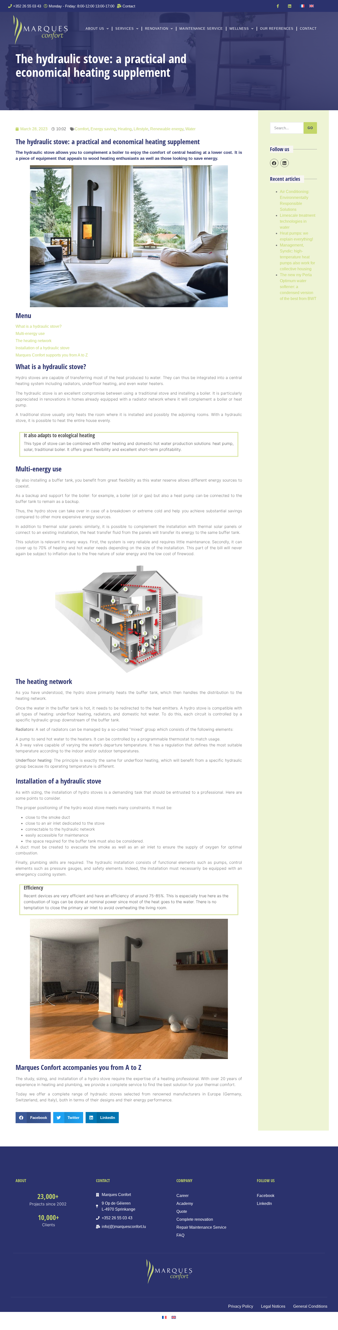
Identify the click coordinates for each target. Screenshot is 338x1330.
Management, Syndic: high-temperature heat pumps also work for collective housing (297, 257)
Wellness (239, 28)
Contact (308, 28)
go (310, 128)
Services (124, 28)
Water (190, 129)
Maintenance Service (201, 28)
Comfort (82, 129)
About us (95, 28)
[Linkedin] (289, 6)
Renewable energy (166, 129)
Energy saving (103, 129)
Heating (125, 129)
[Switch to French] (302, 6)
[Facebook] (274, 163)
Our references (276, 28)
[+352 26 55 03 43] (25, 6)
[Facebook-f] (278, 6)
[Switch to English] (311, 6)
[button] (33, 1117)
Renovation (156, 28)
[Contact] (126, 6)
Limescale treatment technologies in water (297, 221)
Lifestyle (141, 129)
